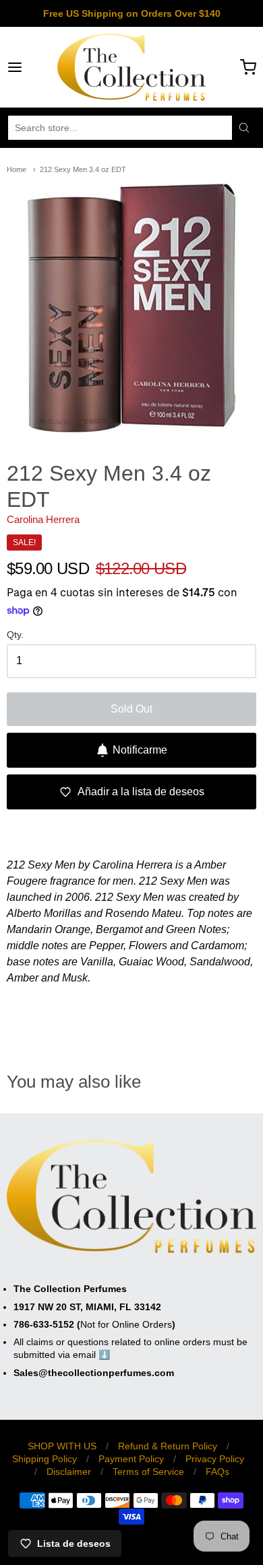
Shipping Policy (44, 1458)
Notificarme (140, 750)
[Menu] (32, 67)
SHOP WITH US (62, 1446)
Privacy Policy (214, 1458)
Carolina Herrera (43, 519)
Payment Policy (131, 1458)
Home (16, 169)
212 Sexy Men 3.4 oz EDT (83, 169)
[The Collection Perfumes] (131, 67)
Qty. (15, 635)
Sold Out (131, 709)
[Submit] (244, 127)
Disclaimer (69, 1471)
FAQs (217, 1471)
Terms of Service (148, 1471)
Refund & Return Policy (167, 1446)
